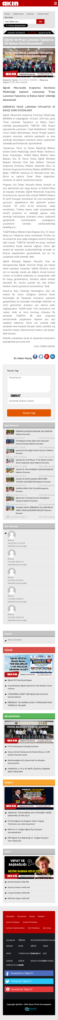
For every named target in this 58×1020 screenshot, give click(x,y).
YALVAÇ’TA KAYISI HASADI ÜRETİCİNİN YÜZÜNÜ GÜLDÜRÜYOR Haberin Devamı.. (34, 480)
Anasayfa (10, 916)
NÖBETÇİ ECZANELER (10, 965)
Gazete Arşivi (42, 14)
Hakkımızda (18, 14)
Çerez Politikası (13, 922)
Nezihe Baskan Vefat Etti (18, 882)
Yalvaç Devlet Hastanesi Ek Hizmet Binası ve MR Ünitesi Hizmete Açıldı (29, 753)
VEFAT (8, 953)
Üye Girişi (9, 17)
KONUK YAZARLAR (35, 961)
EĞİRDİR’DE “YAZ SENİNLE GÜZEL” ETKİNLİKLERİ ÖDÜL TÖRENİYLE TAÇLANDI (30, 703)
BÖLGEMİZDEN (35, 940)
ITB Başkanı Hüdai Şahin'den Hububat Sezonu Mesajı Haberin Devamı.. (32, 442)
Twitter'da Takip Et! (21, 981)
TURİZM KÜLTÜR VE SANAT (22, 953)
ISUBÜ (21, 965)
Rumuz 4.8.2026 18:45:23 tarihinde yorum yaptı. (17, 617)
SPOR (20, 946)
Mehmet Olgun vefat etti (18, 898)
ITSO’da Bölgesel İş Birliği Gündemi (23, 746)
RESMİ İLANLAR (47, 940)
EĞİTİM (33, 946)
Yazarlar (30, 14)
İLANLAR (34, 953)
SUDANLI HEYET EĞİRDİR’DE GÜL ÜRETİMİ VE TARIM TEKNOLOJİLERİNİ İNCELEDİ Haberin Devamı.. (34, 510)
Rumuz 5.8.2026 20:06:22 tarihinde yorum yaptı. (17, 599)
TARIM (45, 946)
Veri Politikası (34, 928)
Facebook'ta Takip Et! (22, 973)
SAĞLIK (21, 961)
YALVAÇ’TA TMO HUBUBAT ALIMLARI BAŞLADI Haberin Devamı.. (34, 470)
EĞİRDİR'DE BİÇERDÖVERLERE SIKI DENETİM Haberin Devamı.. (34, 432)
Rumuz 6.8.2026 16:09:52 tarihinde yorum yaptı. (17, 580)
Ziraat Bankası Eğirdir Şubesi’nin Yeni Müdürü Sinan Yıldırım (30, 687)
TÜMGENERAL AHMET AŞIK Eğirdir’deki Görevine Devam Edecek (28, 695)
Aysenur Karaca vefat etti (19, 887)
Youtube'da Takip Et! (21, 989)
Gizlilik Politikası (30, 922)
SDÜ (45, 953)
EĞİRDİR (21, 940)
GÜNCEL (9, 961)
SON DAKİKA (47, 961)
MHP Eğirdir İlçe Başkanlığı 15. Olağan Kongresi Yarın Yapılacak (28, 839)
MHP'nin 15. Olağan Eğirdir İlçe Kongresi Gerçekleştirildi (25, 831)
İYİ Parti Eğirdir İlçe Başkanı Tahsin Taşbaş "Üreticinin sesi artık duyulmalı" (26, 822)
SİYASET (9, 946)
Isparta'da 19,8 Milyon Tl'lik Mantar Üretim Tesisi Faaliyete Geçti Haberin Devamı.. (34, 461)
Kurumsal (22, 916)
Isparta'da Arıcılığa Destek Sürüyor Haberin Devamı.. (34, 451)
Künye (7, 14)
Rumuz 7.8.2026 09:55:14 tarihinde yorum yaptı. (17, 562)
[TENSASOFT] (31, 1009)
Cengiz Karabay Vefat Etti (19, 893)
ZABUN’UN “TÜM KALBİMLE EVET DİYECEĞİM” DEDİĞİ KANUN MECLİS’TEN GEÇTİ (29, 814)
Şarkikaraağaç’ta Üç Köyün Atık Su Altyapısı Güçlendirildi (26, 761)
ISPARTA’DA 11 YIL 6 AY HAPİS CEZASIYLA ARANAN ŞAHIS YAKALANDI (29, 770)
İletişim (41, 916)
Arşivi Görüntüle (15, 639)
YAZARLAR (10, 940)
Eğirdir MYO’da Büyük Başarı (20, 680)
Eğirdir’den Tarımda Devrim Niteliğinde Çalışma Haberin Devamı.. (32, 499)
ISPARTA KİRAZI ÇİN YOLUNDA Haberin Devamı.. (32, 489)
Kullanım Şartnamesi (15, 928)
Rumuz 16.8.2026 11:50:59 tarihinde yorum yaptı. (17, 543)
